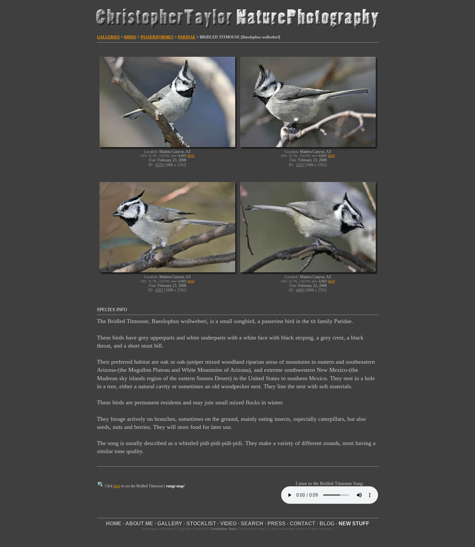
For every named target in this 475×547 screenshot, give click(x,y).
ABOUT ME (139, 523)
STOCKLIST (201, 523)
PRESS (277, 523)
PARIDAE (186, 37)
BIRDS (130, 37)
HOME (113, 523)
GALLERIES (108, 37)
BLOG (327, 523)
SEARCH (252, 523)
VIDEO (228, 523)
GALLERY (169, 523)
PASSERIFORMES (157, 37)
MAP (191, 155)
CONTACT (302, 523)
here (117, 486)
